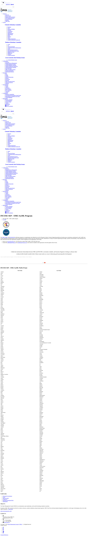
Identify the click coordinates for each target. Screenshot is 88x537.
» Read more (10, 509)
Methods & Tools (11, 52)
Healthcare (10, 32)
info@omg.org (7, 522)
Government (10, 31)
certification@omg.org (11, 242)
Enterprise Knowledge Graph (13, 50)
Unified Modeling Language (10, 67)
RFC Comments (8, 90)
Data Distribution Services (13, 49)
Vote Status (7, 91)
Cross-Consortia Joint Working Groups (15, 57)
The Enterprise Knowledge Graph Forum (13, 95)
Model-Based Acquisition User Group (12, 96)
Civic (9, 28)
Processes (7, 80)
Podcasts (7, 78)
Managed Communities (9, 94)
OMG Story (7, 21)
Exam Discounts (8, 68)
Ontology (9, 54)
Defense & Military (11, 29)
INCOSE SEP (12, 237)
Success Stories (8, 101)
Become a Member (8, 99)
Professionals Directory (9, 71)
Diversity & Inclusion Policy (8, 500)
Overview (7, 14)
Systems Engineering (12, 38)
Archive (6, 92)
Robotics (9, 36)
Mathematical (10, 34)
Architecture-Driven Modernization (14, 47)
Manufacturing (10, 33)
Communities (5, 93)
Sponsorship (7, 104)
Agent (9, 44)
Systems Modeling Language (10, 65)
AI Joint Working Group (12, 59)
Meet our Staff (8, 15)
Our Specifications (8, 19)
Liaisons (6, 102)
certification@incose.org (22, 242)
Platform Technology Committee (13, 42)
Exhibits (6, 76)
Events (6, 74)
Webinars (7, 83)
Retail (9, 35)
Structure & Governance (7, 496)
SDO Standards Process (9, 18)
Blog (6, 73)
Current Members (8, 100)
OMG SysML (4, 237)
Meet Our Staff (6, 498)
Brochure (7, 20)
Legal (4, 497)
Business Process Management (11, 63)
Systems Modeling (8, 97)
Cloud (9, 48)
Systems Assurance (11, 55)
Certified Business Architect (10, 64)
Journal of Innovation (9, 77)
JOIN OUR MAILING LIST (6, 511)
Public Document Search (10, 81)
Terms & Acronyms (9, 82)
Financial (9, 30)
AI (8, 45)
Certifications (5, 61)
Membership (5, 98)
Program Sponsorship (9, 70)
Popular (6, 85)
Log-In (7, 105)
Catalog (6, 86)
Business (9, 27)
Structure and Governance (10, 16)
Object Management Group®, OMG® (15, 524)
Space (9, 37)
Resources (5, 72)
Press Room (7, 79)
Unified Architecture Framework (14, 39)
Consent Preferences (4, 534)
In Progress (7, 87)
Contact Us (5, 499)
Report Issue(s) (8, 88)
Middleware (10, 53)
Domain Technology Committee (13, 24)
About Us (5, 13)
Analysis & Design (11, 46)
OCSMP (4, 219)
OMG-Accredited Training (10, 69)
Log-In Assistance (9, 106)
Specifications (5, 84)
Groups (4, 22)
